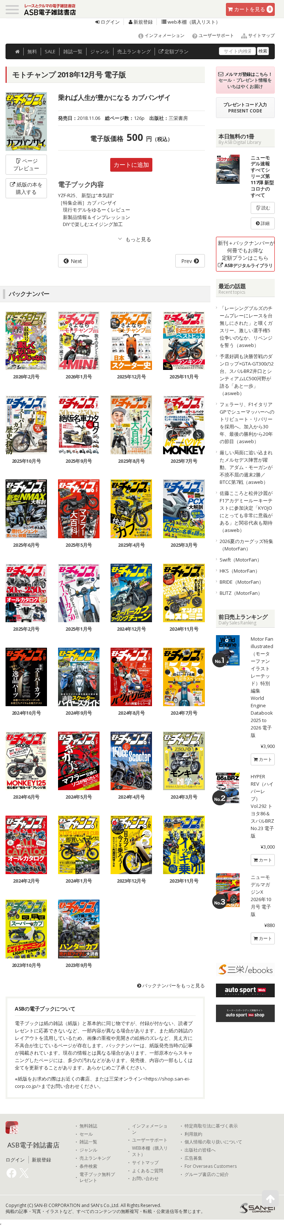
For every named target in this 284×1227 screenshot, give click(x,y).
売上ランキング (95, 1158)
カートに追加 (131, 165)
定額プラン (176, 51)
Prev (186, 260)
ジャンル (99, 51)
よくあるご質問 (147, 1171)
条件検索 (88, 1166)
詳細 (265, 223)
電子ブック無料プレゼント (97, 1178)
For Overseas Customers (211, 1166)
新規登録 (142, 21)
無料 (32, 51)
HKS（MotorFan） (240, 570)
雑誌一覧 (88, 1142)
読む (265, 208)
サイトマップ (261, 35)
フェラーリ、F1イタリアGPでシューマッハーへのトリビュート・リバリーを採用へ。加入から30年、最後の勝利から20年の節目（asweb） (247, 423)
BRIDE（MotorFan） (242, 582)
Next (76, 260)
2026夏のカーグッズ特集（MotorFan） (246, 545)
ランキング (134, 51)
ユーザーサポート (215, 35)
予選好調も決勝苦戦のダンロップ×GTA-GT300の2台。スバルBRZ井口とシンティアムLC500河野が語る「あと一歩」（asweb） (247, 375)
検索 (262, 51)
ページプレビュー (26, 164)
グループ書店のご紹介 (207, 1174)
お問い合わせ (145, 1179)
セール (86, 1134)
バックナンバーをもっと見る (173, 985)
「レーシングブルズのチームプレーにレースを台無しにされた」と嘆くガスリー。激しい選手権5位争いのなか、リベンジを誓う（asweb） (246, 326)
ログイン (109, 21)
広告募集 (193, 1158)
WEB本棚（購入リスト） (150, 1151)
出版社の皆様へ (200, 1150)
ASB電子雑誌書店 (33, 1144)
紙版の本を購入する (29, 188)
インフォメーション (164, 35)
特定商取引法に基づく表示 (211, 1126)
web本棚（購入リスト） (193, 21)
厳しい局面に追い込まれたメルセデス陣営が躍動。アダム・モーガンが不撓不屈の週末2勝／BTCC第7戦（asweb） (246, 467)
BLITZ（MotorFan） (241, 593)
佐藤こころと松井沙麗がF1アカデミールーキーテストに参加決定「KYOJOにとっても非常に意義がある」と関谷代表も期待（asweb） (246, 511)
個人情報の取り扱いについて (213, 1142)
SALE (50, 51)
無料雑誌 (88, 1126)
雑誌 (72, 51)
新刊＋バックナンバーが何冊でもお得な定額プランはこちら (246, 254)
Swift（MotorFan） (241, 559)
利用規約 (193, 1134)
